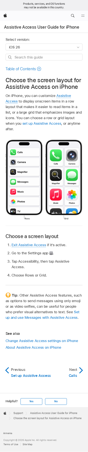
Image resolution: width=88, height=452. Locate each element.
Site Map (27, 444)
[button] (72, 16)
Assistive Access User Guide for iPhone (41, 27)
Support (18, 413)
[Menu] (83, 16)
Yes (31, 401)
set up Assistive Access (41, 123)
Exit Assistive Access (29, 245)
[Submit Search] (10, 57)
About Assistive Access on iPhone (33, 347)
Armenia (7, 433)
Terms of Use (10, 444)
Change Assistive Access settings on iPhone (42, 341)
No (56, 401)
